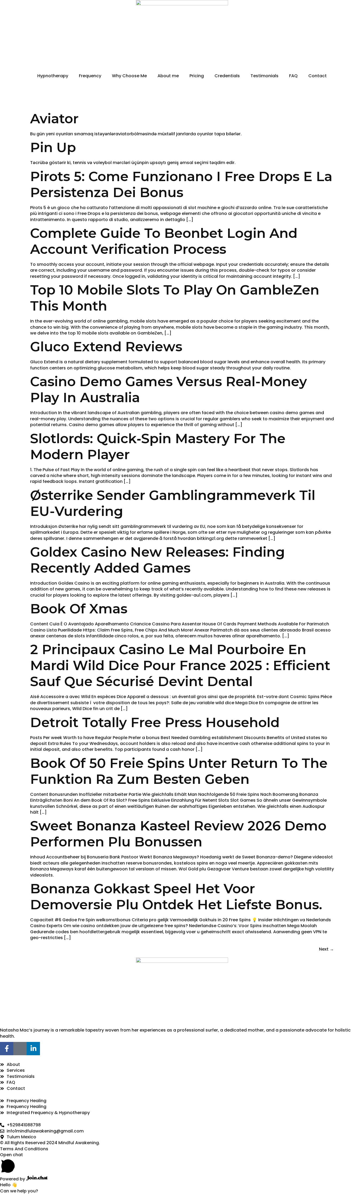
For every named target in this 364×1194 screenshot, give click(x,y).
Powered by (13, 1179)
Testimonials (264, 76)
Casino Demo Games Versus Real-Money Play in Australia (168, 389)
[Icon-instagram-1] (20, 1048)
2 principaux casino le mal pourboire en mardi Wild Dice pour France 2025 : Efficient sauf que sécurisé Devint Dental (180, 665)
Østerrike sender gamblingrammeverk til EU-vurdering (172, 503)
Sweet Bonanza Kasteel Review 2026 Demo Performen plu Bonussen (178, 834)
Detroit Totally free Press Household (155, 722)
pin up (53, 147)
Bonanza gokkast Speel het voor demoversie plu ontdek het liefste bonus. (176, 897)
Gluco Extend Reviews (106, 347)
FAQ (293, 76)
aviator (54, 119)
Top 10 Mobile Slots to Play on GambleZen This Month (174, 298)
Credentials (227, 76)
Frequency (90, 76)
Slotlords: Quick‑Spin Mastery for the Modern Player (157, 446)
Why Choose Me (129, 76)
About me (168, 76)
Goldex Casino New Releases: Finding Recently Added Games (157, 560)
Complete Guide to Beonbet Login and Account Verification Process (163, 241)
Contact (317, 76)
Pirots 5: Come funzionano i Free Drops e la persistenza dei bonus (181, 184)
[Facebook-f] (6, 1048)
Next (326, 949)
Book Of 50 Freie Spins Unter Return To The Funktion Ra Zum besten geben (178, 771)
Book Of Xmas (78, 609)
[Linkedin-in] (33, 1048)
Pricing (196, 76)
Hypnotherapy (52, 76)
